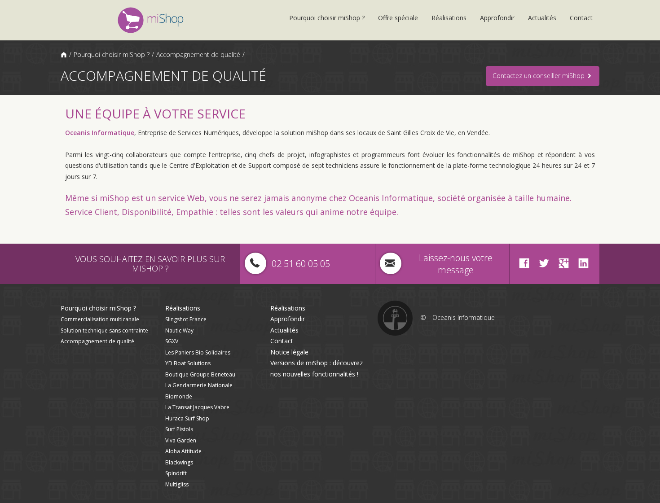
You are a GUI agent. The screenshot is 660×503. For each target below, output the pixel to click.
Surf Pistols (179, 429)
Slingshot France (186, 319)
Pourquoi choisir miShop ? (327, 17)
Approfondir (497, 17)
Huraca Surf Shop (187, 418)
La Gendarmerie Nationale (199, 385)
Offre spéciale (398, 17)
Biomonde (178, 396)
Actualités (542, 17)
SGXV (171, 341)
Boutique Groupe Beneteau (200, 374)
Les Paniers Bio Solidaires (197, 352)
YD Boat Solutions (188, 363)
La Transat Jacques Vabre (197, 407)
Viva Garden (180, 440)
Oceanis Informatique (99, 132)
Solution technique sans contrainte (104, 330)
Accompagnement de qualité (198, 54)
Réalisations (448, 17)
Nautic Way (179, 330)
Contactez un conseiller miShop (539, 75)
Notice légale (289, 352)
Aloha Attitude (183, 451)
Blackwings (179, 462)
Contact (581, 17)
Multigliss (177, 484)
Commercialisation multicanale (100, 319)
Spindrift (176, 473)
